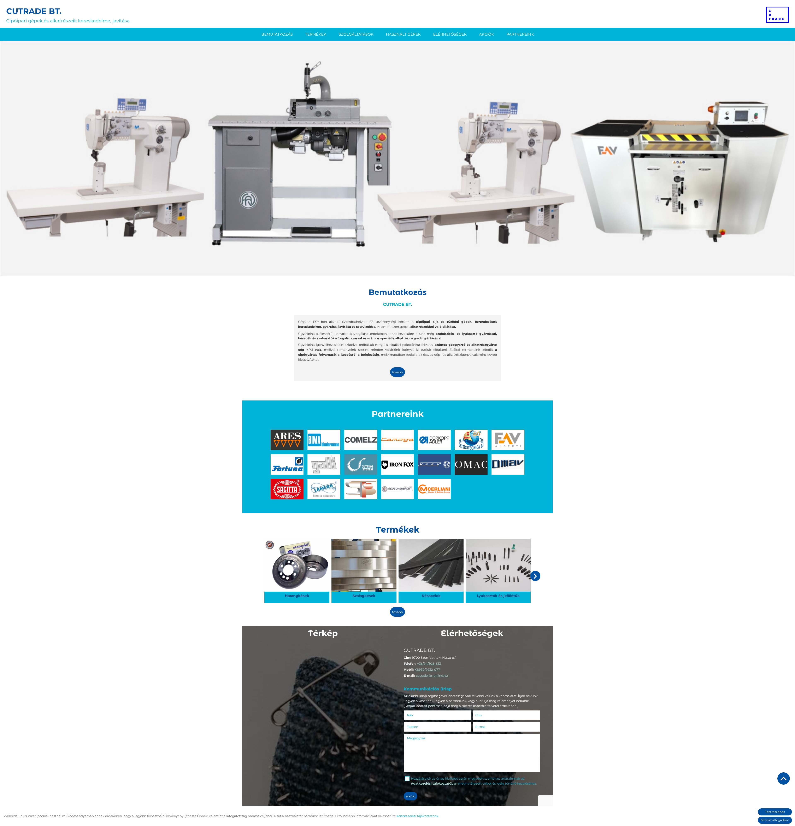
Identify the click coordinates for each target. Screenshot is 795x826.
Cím (478, 715)
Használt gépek (403, 34)
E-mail (486, 727)
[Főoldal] (777, 15)
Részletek (297, 595)
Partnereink (520, 34)
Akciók (486, 34)
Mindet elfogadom (775, 820)
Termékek (315, 34)
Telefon (418, 727)
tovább (397, 372)
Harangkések (297, 542)
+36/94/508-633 (429, 664)
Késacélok (431, 542)
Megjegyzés (416, 738)
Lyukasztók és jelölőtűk (498, 542)
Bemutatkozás (277, 34)
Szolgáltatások (356, 34)
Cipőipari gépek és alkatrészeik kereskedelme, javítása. (68, 15)
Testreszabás (775, 812)
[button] (535, 576)
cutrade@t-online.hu (432, 676)
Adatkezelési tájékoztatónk (417, 816)
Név (416, 715)
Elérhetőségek (450, 34)
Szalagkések (364, 542)
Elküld (410, 796)
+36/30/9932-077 (427, 670)
